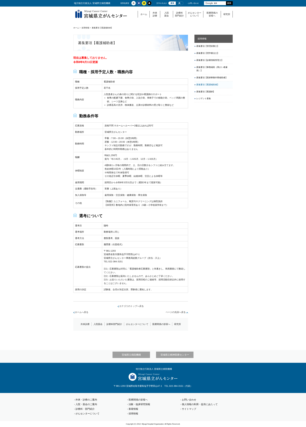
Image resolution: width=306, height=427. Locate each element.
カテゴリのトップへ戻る (131, 306)
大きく (179, 3)
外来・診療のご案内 (86, 399)
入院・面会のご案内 (86, 404)
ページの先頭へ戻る (176, 312)
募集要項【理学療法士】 (207, 53)
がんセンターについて (194, 14)
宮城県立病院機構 (131, 354)
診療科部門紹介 (179, 14)
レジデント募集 (203, 98)
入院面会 (166, 14)
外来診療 (155, 14)
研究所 (226, 14)
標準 (172, 3)
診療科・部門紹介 (85, 409)
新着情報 (133, 409)
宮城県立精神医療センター (174, 354)
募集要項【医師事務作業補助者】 (211, 77)
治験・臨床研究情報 (139, 404)
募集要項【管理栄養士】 (207, 46)
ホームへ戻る (81, 312)
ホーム (143, 14)
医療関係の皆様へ (212, 14)
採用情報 (85, 27)
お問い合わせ (193, 3)
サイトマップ (189, 409)
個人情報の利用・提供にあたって (200, 404)
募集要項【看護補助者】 (207, 84)
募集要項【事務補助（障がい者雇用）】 (211, 69)
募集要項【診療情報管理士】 (209, 60)
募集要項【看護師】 (205, 91)
